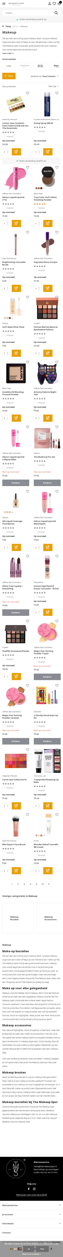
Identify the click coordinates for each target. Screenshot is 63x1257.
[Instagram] (34, 1189)
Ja (29, 1249)
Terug (8, 26)
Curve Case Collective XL (14, 779)
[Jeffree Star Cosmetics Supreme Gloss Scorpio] (47, 243)
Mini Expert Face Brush (14, 844)
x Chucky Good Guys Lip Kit (46, 716)
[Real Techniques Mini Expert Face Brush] (15, 826)
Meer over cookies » (31, 1254)
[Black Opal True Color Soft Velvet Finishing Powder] (47, 178)
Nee (42, 1249)
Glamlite (37, 712)
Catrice (5, 323)
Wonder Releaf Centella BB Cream (46, 845)
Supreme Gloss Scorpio (45, 262)
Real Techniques (9, 258)
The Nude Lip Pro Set (44, 457)
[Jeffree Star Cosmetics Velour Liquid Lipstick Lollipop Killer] (15, 438)
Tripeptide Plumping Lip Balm (46, 780)
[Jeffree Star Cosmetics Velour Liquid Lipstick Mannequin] (47, 502)
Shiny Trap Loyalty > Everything (12, 587)
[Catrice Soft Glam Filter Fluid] (15, 308)
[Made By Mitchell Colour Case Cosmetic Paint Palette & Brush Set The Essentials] (15, 104)
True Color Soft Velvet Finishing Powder (45, 198)
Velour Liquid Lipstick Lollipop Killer (13, 458)
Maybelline (38, 582)
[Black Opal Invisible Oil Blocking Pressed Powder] (15, 373)
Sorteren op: (36, 76)
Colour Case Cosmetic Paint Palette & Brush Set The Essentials (15, 126)
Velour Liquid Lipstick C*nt (13, 198)
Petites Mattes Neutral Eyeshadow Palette (46, 328)
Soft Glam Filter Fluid (13, 327)
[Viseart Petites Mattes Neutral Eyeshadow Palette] (47, 308)
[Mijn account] (49, 3)
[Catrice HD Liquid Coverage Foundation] (15, 502)
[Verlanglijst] (54, 4)
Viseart (37, 323)
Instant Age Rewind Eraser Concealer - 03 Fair (46, 587)
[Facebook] (29, 1189)
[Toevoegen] (16, 151)
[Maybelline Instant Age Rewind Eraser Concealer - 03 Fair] (47, 567)
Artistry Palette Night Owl (45, 393)
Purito (36, 841)
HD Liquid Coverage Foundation (12, 522)
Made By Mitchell (9, 119)
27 (43, 884)
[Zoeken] (56, 12)
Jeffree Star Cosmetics (11, 193)
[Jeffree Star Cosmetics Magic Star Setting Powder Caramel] (15, 696)
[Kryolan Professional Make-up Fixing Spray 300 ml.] (47, 104)
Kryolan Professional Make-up (46, 119)
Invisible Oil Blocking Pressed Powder (13, 393)
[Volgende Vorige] (49, 884)
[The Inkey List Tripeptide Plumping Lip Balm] (47, 761)
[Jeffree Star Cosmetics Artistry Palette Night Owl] (47, 373)
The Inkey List (40, 776)
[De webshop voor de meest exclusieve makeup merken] (16, 4)
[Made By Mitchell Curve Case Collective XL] (15, 761)
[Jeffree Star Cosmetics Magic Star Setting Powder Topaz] (47, 632)
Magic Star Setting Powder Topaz (43, 652)
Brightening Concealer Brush (14, 263)
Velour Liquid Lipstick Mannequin (45, 522)
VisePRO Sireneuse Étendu (15, 651)
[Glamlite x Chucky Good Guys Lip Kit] (47, 696)
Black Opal (38, 193)
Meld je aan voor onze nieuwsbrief (31, 1195)
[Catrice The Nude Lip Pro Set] (47, 438)
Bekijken (16, 483)
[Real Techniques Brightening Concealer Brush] (15, 243)
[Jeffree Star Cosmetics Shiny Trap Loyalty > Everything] (15, 567)
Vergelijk (10, 136)
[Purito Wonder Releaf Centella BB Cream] (47, 826)
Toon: (50, 86)
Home (14, 26)
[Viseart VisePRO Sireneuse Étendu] (15, 632)
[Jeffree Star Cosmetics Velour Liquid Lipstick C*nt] (15, 178)
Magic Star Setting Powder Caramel (12, 716)
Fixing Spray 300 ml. (44, 123)
